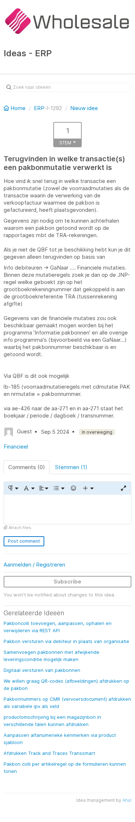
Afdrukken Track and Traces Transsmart (49, 753)
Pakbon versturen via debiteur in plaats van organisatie (66, 641)
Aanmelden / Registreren (34, 564)
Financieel (16, 446)
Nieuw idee (84, 108)
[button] (12, 488)
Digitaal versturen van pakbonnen (42, 670)
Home (18, 108)
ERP (39, 108)
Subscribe (67, 581)
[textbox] (67, 509)
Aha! (126, 800)
